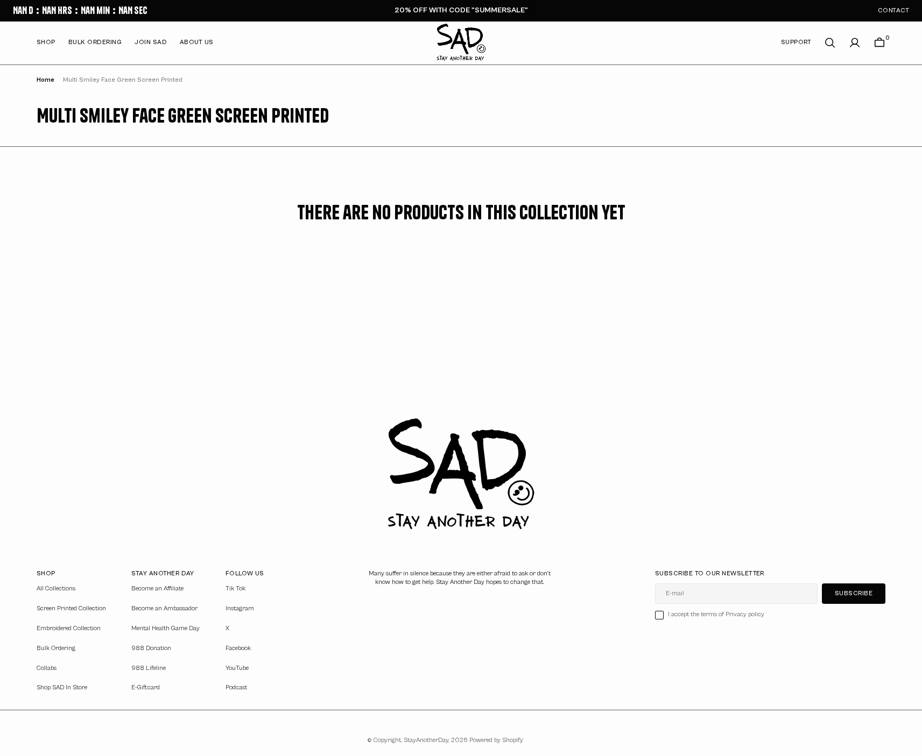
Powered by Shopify (496, 740)
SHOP (46, 42)
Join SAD (151, 42)
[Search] (830, 43)
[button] (855, 43)
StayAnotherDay (426, 740)
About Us (197, 42)
